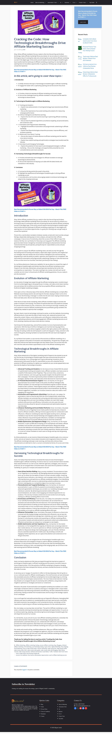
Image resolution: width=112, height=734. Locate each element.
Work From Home (63, 651)
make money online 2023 (20, 650)
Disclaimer (43, 714)
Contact (42, 716)
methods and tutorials (36, 651)
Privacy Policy (44, 709)
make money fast (52, 648)
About (42, 706)
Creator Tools (82, 2)
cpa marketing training (38, 646)
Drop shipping (64, 646)
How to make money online (30, 648)
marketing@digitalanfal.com (84, 705)
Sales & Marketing (39, 2)
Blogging (59, 645)
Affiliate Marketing (20, 645)
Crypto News (47, 646)
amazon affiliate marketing (46, 645)
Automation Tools (52, 2)
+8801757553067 (81, 704)
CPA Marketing (27, 646)
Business (67, 2)
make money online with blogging (49, 650)
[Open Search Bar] (96, 2)
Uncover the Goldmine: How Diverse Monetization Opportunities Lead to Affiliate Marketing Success (41, 655)
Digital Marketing (55, 646)
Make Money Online (62, 648)
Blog (42, 704)
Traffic (51, 651)
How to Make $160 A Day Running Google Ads (27, 653)
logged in (25, 669)
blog (55, 645)
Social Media (45, 651)
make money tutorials (24, 651)
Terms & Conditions (45, 711)
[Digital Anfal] (16, 2)
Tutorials (55, 651)
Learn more (83, 22)
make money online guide (33, 650)
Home (32, 2)
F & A (74, 2)
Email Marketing (18, 648)
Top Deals (91, 2)
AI (60, 2)
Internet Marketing (42, 648)
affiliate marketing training (32, 645)
